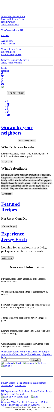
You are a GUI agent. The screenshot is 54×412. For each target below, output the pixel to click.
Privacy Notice (8, 382)
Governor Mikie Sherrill (12, 402)
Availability (7, 194)
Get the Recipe (8, 226)
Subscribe (35, 360)
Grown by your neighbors (17, 130)
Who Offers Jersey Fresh (13, 351)
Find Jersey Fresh (16, 93)
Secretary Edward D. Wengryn (25, 405)
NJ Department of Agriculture (15, 391)
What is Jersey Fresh (23, 354)
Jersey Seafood (17, 394)
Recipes (46, 351)
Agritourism (7, 258)
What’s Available (33, 351)
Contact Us (20, 385)
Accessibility (7, 385)
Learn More (7, 162)
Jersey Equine (37, 391)
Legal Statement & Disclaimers (31, 382)
